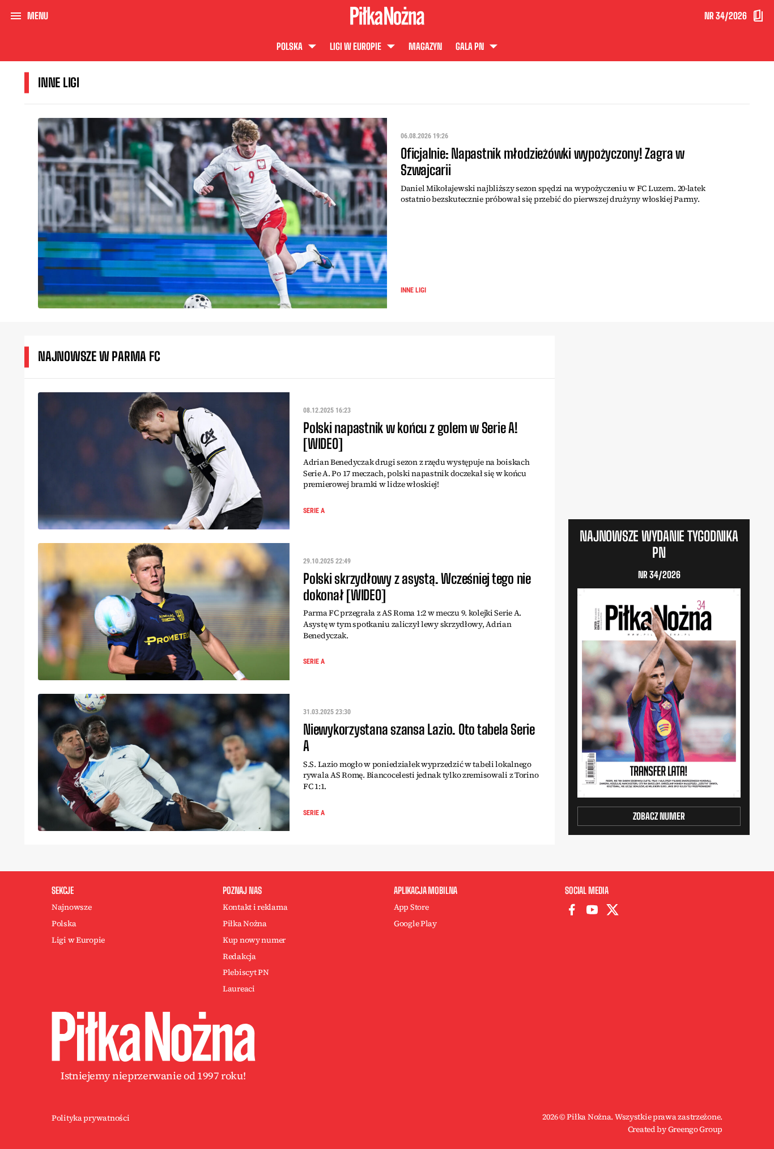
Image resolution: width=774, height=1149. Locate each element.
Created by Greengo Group (675, 1129)
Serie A (314, 511)
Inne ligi (413, 290)
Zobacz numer (659, 816)
